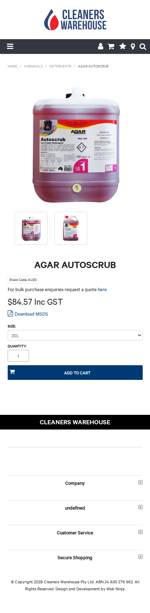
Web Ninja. (115, 588)
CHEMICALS (33, 65)
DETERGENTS (61, 65)
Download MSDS (31, 313)
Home (12, 65)
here (102, 289)
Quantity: (17, 346)
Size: (12, 326)
